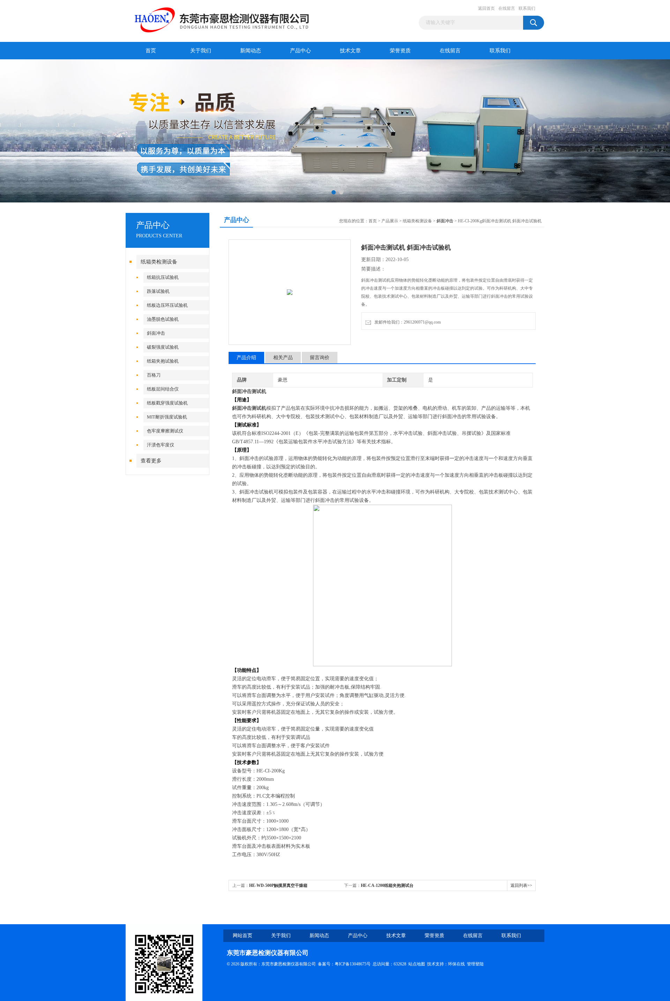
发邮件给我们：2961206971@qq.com (406, 322)
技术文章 (350, 50)
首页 (151, 50)
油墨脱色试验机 (163, 319)
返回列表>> (521, 885)
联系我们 (527, 8)
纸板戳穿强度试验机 (167, 403)
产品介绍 (246, 357)
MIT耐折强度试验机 (167, 417)
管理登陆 (475, 964)
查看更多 (151, 461)
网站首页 (242, 935)
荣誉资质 (400, 50)
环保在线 (456, 964)
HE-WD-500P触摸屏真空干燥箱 (278, 885)
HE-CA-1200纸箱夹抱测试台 (387, 885)
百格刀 (154, 375)
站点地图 (416, 964)
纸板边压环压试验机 (167, 305)
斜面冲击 (156, 333)
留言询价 (319, 357)
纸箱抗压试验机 (163, 277)
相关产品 (283, 357)
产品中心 (300, 50)
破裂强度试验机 (163, 347)
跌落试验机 (158, 291)
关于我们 (200, 50)
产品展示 (389, 220)
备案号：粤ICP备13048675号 (344, 964)
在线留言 (506, 8)
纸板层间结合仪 (163, 389)
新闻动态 (250, 50)
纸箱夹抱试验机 (163, 361)
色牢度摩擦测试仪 (165, 430)
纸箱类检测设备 (159, 262)
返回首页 (486, 8)
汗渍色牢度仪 (160, 444)
